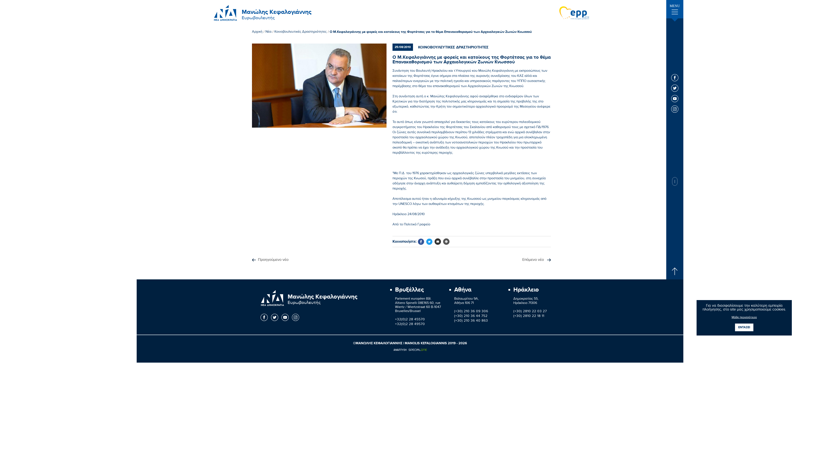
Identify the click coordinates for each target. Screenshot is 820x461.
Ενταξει (744, 327)
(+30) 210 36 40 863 (471, 321)
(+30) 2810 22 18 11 (528, 316)
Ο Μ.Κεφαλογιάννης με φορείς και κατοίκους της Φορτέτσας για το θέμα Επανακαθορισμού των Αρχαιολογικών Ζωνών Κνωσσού (431, 32)
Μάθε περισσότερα (744, 317)
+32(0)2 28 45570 (410, 320)
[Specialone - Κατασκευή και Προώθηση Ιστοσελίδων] (410, 350)
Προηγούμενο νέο (273, 260)
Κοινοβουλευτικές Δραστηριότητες (300, 32)
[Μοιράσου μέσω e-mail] (437, 241)
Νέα (268, 32)
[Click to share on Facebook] (421, 242)
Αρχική (257, 32)
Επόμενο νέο (533, 260)
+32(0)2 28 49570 (410, 324)
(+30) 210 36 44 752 (471, 316)
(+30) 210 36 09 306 (471, 312)
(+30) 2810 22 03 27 (530, 312)
